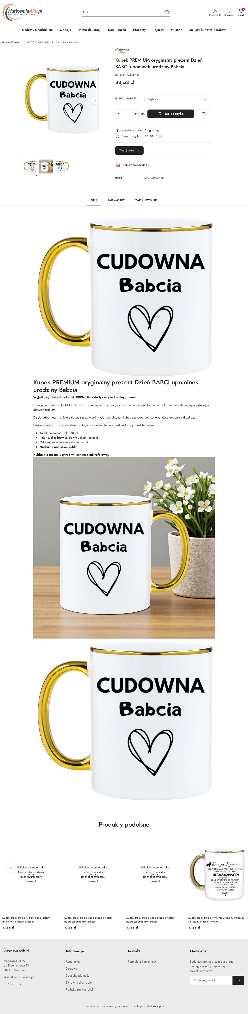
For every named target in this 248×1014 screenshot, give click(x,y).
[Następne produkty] (237, 867)
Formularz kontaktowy (142, 961)
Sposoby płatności (78, 975)
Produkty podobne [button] (124, 824)
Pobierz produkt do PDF (137, 165)
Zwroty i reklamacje (79, 982)
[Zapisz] (238, 980)
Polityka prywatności (79, 989)
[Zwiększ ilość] (135, 114)
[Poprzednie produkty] (10, 867)
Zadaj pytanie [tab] (146, 200)
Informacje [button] (75, 951)
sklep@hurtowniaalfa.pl (19, 977)
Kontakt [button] (134, 951)
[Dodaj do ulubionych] (203, 114)
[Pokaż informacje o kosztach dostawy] (160, 136)
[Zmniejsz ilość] (118, 114)
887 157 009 (12, 984)
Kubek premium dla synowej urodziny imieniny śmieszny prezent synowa (216, 919)
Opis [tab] (93, 200)
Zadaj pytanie (129, 150)
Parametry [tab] (116, 200)
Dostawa (71, 968)
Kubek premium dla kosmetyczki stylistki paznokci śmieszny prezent (88, 919)
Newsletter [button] (199, 951)
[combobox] (177, 99)
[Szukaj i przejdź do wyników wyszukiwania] (167, 13)
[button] (95, 100)
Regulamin (73, 961)
